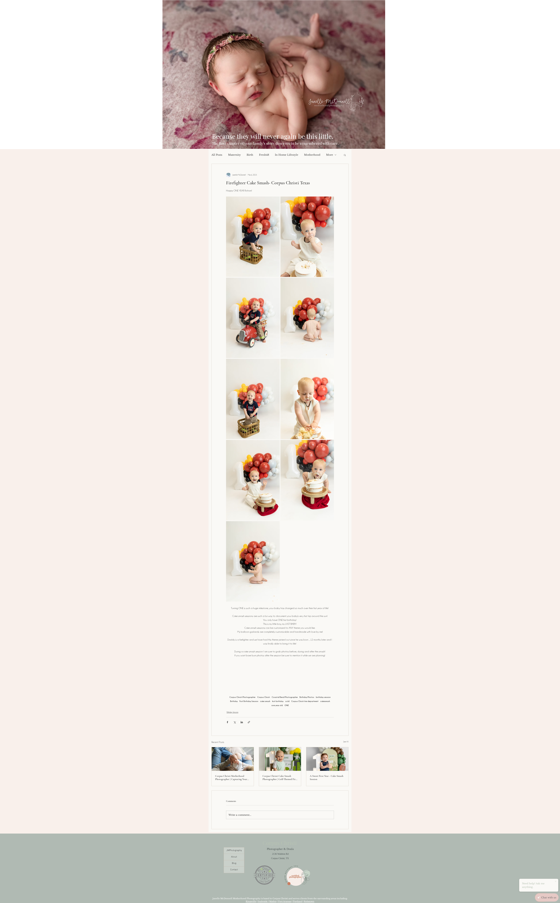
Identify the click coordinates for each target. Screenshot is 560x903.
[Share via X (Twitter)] (234, 722)
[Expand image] (253, 237)
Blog (234, 863)
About (234, 856)
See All (346, 742)
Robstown (309, 901)
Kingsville (251, 901)
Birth (250, 154)
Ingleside (263, 901)
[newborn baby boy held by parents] (233, 759)
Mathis (272, 901)
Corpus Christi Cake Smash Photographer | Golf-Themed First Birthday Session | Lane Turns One (279, 777)
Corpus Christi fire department (304, 701)
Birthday (234, 701)
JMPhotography (234, 850)
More (329, 154)
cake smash (265, 701)
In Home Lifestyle (286, 154)
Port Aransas (284, 901)
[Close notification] (555, 881)
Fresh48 (264, 154)
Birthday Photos (307, 697)
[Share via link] (248, 722)
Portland (297, 901)
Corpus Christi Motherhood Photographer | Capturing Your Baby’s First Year (231, 777)
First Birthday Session (248, 701)
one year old (277, 705)
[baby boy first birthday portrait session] (280, 759)
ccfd (287, 701)
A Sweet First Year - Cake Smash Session (326, 777)
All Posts (216, 154)
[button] (344, 155)
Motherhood (312, 154)
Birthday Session (232, 712)
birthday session (323, 697)
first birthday (278, 701)
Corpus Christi (263, 697)
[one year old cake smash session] (327, 759)
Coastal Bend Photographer (285, 697)
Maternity (234, 154)
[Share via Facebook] (227, 722)
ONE (287, 705)
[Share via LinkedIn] (241, 722)
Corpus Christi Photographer (242, 697)
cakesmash (325, 701)
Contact (234, 869)
